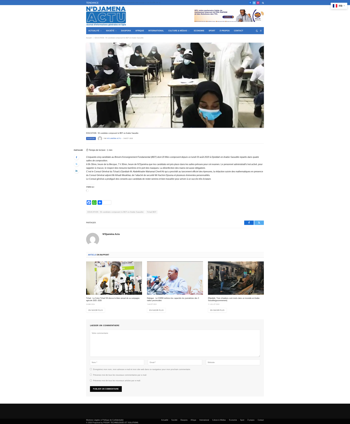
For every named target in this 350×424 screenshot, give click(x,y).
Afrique (139, 31)
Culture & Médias (177, 31)
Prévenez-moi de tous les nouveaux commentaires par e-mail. (120, 375)
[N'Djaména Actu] (106, 16)
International (156, 31)
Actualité (93, 31)
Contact (238, 31)
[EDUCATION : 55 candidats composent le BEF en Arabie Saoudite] (175, 85)
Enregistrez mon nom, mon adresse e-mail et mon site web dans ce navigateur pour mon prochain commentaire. (142, 369)
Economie (199, 31)
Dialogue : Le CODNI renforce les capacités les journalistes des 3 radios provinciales (173, 299)
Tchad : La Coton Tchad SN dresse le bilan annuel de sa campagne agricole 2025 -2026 (112, 299)
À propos (225, 31)
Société (110, 31)
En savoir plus (95, 310)
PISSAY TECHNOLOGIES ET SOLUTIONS (120, 423)
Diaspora (126, 31)
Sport (212, 31)
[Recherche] (263, 3)
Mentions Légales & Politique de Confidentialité (104, 420)
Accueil (89, 38)
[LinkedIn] (76, 170)
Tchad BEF (151, 212)
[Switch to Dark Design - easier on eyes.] (257, 31)
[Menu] (260, 31)
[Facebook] (76, 157)
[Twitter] (76, 164)
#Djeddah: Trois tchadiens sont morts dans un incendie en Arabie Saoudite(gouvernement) (233, 299)
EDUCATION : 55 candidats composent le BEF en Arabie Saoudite (115, 212)
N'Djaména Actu (114, 138)
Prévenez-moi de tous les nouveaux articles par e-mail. (117, 380)
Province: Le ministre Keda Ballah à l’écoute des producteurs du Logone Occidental (133, 2)
